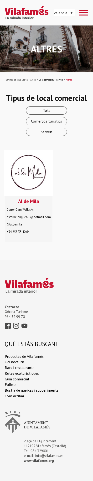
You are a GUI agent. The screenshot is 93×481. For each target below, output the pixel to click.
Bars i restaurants (19, 367)
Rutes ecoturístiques (22, 373)
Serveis (46, 131)
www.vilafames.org (39, 460)
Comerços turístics (46, 120)
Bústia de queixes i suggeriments (31, 390)
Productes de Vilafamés (24, 356)
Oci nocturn (14, 361)
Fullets (10, 384)
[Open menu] (83, 12)
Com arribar (14, 395)
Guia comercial (17, 378)
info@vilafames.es (49, 455)
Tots (46, 110)
